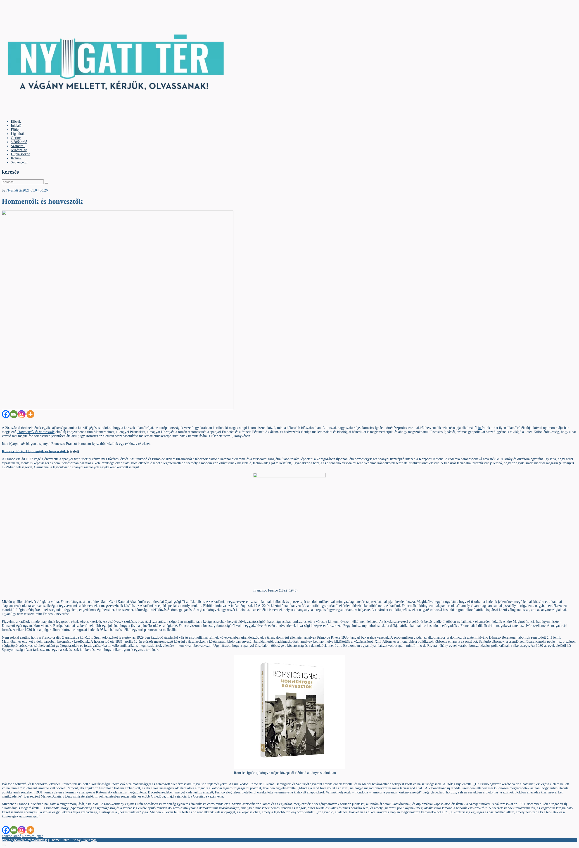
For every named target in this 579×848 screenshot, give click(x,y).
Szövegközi (19, 162)
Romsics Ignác (32, 836)
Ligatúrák (18, 134)
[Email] (14, 414)
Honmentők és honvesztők (36, 432)
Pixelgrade (89, 840)
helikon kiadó (11, 836)
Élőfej (15, 130)
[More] (30, 414)
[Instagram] (22, 414)
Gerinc (16, 138)
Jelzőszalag (19, 150)
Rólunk (16, 158)
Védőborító (19, 142)
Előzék (16, 121)
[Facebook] (6, 414)
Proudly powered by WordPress (24, 840)
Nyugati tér (14, 190)
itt (480, 428)
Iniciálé (16, 125)
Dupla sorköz (20, 154)
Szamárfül (18, 146)
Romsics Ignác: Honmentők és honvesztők (34, 451)
